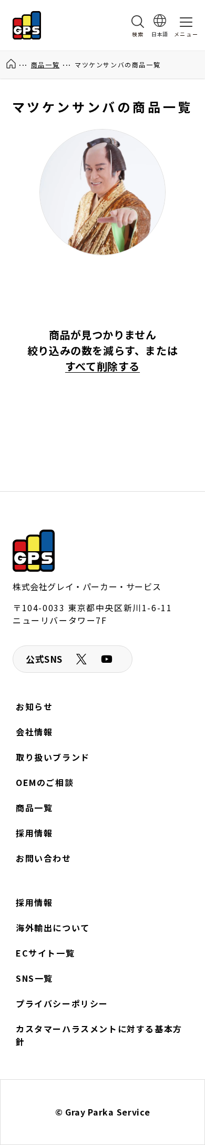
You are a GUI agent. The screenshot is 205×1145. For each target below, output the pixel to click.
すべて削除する (102, 366)
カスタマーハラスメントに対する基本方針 (99, 1035)
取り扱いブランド (53, 757)
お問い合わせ (43, 858)
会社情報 (34, 731)
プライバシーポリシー (62, 1003)
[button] (137, 25)
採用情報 (34, 833)
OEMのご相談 (45, 782)
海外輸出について (53, 927)
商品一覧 (45, 64)
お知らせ (34, 706)
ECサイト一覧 (45, 953)
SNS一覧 (34, 978)
